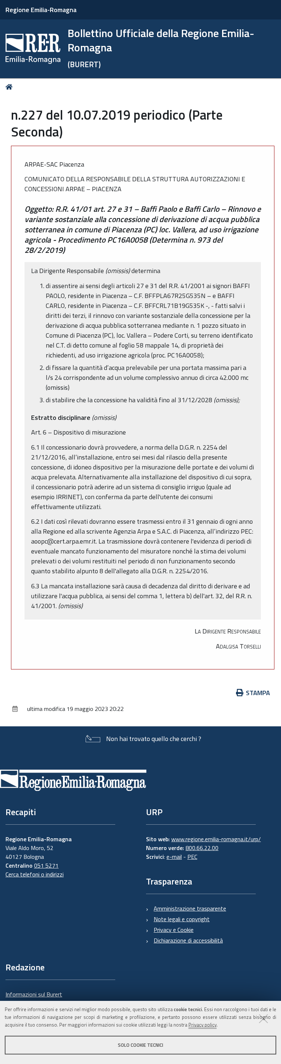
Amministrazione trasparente (190, 908)
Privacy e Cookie (174, 929)
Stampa (258, 693)
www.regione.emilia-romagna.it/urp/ (216, 839)
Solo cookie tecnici (140, 1045)
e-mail (174, 856)
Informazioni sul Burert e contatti (33, 998)
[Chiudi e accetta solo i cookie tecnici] (263, 1018)
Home (10, 87)
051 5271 (46, 865)
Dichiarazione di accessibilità (188, 940)
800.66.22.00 (202, 847)
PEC (192, 856)
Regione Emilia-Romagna (40, 10)
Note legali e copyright (182, 919)
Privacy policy (202, 1024)
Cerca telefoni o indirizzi (34, 874)
